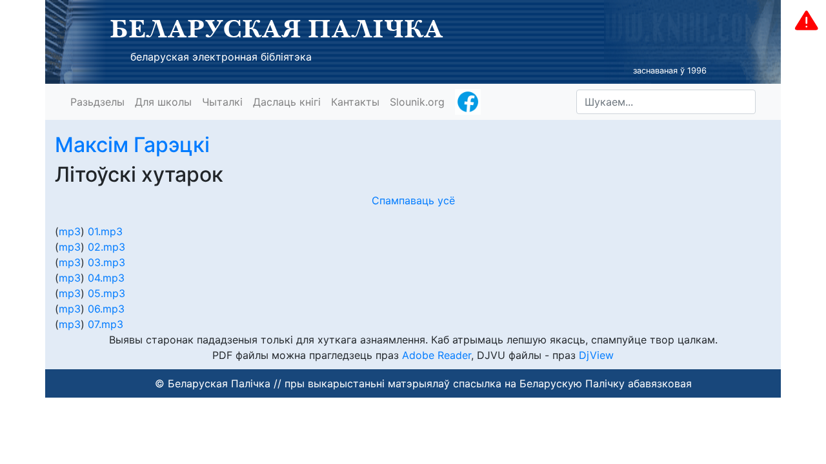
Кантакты (355, 101)
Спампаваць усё (413, 200)
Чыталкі (222, 101)
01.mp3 (105, 231)
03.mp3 (106, 262)
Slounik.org (417, 101)
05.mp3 (106, 293)
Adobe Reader (436, 355)
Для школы (163, 101)
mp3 (70, 231)
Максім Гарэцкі (132, 144)
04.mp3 (106, 277)
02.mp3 (106, 246)
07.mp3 (105, 324)
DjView (596, 355)
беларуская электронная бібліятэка (221, 56)
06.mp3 (106, 308)
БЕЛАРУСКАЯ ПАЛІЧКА (276, 28)
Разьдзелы (97, 101)
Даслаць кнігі (287, 101)
